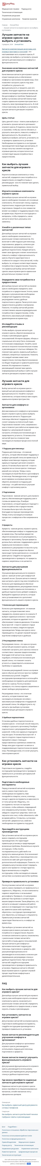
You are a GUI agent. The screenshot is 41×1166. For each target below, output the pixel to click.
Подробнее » (12, 1127)
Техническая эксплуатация (11, 1155)
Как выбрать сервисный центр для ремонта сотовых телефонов (19, 1105)
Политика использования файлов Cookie (17, 1136)
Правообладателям (9, 1142)
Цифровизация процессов (28, 1152)
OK (29, 1164)
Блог (3, 1127)
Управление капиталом (11, 19)
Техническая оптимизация (12, 12)
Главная (4, 25)
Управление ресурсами (11, 15)
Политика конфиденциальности (13, 1139)
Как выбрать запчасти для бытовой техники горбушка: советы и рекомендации (20, 1114)
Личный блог (14, 25)
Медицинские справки (10, 9)
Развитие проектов (29, 19)
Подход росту (26, 9)
